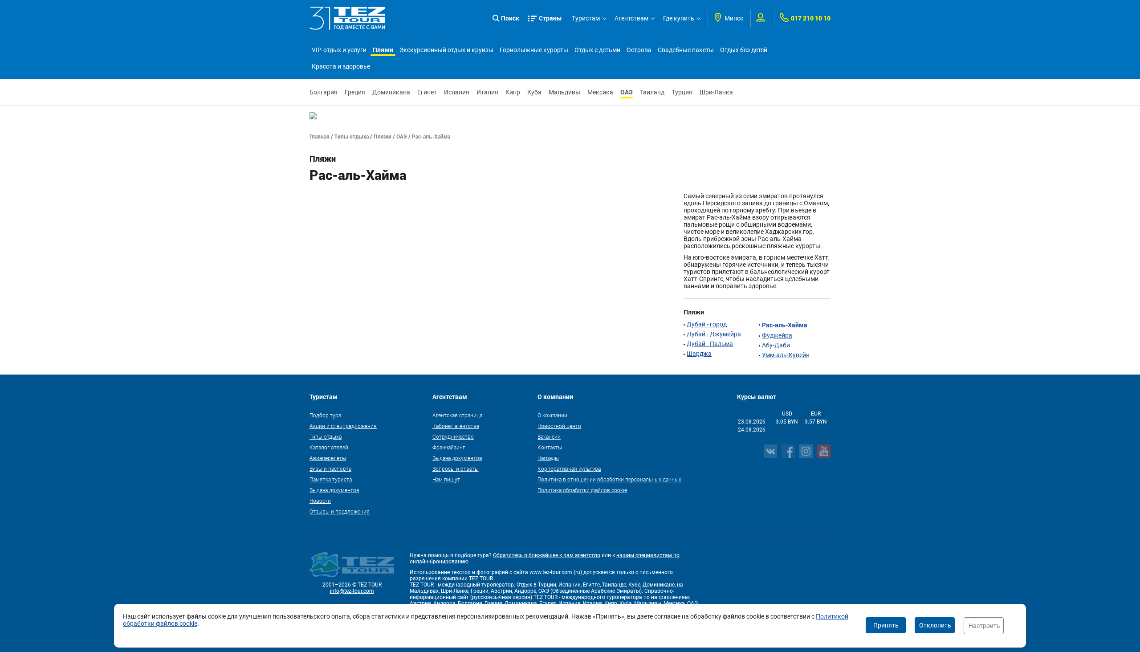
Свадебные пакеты (686, 49)
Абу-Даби (776, 345)
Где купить (678, 18)
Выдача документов (334, 489)
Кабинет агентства (455, 425)
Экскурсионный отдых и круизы (446, 49)
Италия (487, 92)
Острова (639, 49)
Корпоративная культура (569, 468)
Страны (550, 18)
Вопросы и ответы (455, 468)
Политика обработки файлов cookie (582, 489)
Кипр (512, 92)
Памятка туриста (330, 479)
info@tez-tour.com (352, 591)
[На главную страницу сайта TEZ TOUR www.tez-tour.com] (347, 18)
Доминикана (391, 92)
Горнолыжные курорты (534, 49)
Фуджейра (777, 335)
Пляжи (383, 49)
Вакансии (549, 436)
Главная (319, 136)
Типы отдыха (351, 136)
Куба (534, 92)
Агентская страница (457, 415)
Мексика (600, 92)
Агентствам (631, 18)
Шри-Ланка (716, 92)
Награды (548, 457)
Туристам (586, 18)
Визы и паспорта (330, 468)
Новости (320, 500)
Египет (427, 92)
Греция (355, 92)
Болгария (323, 92)
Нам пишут (446, 479)
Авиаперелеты (327, 457)
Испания (456, 92)
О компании (552, 415)
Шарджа (699, 353)
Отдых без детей (743, 49)
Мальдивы (564, 92)
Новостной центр (559, 425)
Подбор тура (325, 415)
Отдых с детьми (597, 49)
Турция (682, 92)
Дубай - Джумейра (714, 334)
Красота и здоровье (341, 66)
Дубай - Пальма (710, 343)
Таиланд (652, 92)
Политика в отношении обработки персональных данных (609, 479)
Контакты (549, 447)
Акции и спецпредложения (343, 425)
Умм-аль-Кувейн (786, 355)
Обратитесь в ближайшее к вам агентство (546, 555)
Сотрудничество (453, 436)
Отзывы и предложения (339, 511)
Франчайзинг (448, 447)
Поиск (510, 18)
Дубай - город (707, 324)
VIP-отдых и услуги (339, 49)
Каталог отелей (328, 447)
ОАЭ (626, 92)
